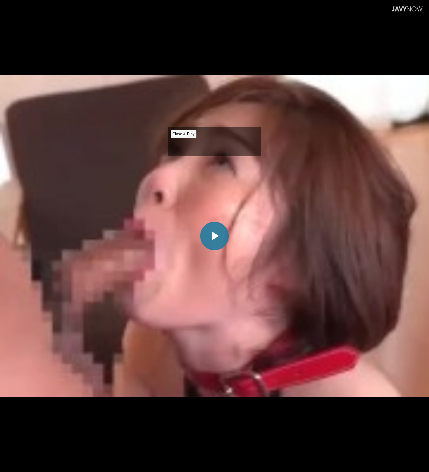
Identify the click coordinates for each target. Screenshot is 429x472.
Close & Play (183, 134)
